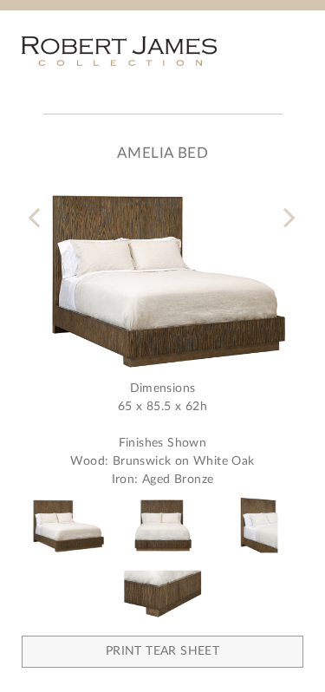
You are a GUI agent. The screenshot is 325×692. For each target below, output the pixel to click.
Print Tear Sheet (162, 651)
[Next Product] (287, 207)
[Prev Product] (38, 207)
